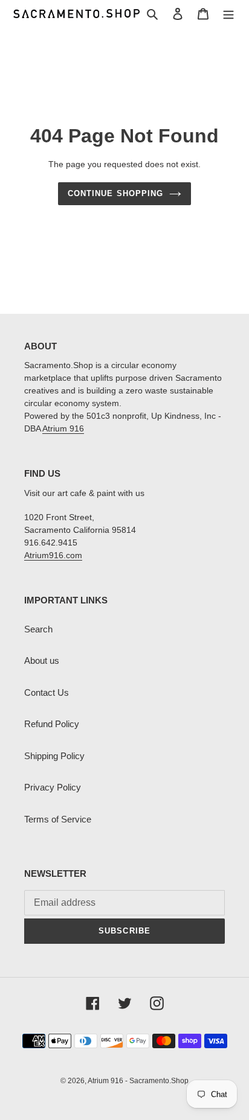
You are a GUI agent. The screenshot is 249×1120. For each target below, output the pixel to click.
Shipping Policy (54, 756)
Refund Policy (51, 724)
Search (38, 629)
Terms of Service (57, 819)
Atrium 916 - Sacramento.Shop (138, 1081)
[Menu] (228, 14)
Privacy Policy (52, 787)
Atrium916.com (53, 555)
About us (41, 660)
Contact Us (46, 692)
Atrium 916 (63, 428)
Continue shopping (115, 193)
